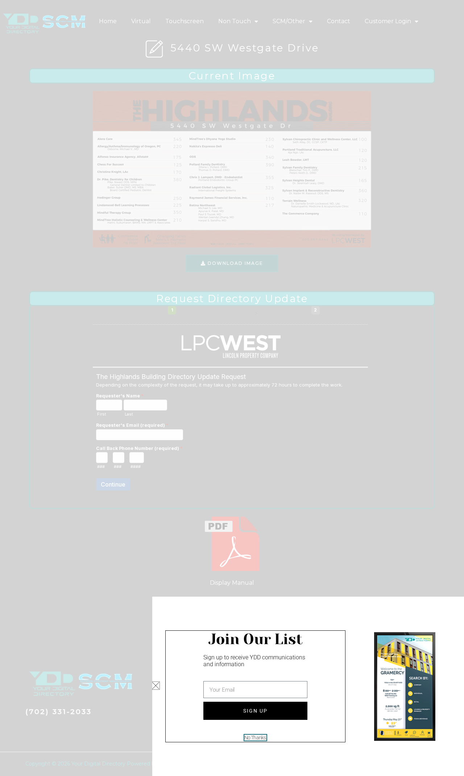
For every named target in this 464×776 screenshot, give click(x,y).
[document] (232, 388)
